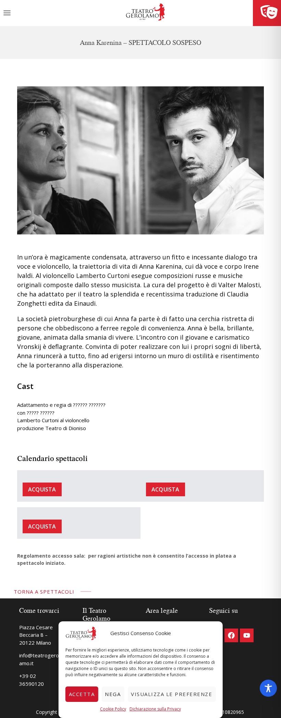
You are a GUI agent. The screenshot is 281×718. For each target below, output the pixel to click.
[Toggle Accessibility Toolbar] (268, 688)
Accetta (82, 694)
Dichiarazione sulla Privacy (155, 709)
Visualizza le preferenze (171, 694)
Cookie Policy (113, 709)
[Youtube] (247, 635)
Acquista (42, 489)
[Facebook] (231, 635)
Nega (113, 694)
